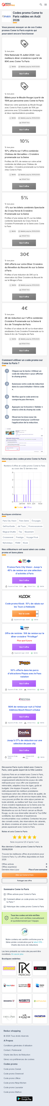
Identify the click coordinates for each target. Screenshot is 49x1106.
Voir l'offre (24, 74)
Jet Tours (22, 526)
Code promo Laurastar (13, 1087)
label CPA (38, 942)
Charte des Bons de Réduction (17, 1055)
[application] (24, 489)
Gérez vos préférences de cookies (19, 1059)
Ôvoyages (36, 521)
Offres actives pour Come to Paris (21, 894)
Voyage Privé (32, 537)
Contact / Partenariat (12, 1050)
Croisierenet (8, 537)
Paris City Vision (9, 521)
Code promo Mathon (13, 1092)
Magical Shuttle (9, 532)
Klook (25, 543)
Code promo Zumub (12, 1069)
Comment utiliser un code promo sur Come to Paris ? (25, 900)
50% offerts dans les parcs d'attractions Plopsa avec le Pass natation (24, 673)
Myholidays (8, 543)
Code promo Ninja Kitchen (15, 1083)
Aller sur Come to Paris (24, 875)
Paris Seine (24, 521)
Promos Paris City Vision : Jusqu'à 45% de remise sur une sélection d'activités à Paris (24, 570)
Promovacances (35, 526)
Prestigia (20, 537)
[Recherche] (41, 4)
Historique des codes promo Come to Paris (25, 906)
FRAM (17, 543)
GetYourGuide (9, 526)
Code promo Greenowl (14, 1073)
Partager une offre (24, 881)
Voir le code (24, 614)
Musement (29, 532)
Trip (20, 532)
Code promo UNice (12, 1078)
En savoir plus (17, 954)
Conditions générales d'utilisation (18, 1045)
